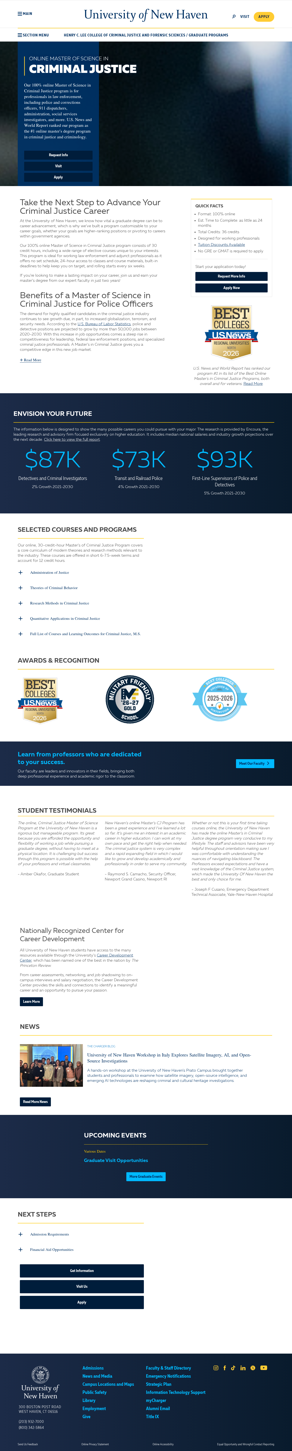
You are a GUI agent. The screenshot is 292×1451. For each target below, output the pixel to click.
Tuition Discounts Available (221, 245)
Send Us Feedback (28, 1444)
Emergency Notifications (168, 1376)
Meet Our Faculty (252, 764)
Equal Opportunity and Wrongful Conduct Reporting (245, 1444)
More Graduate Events (146, 1177)
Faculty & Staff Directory (168, 1368)
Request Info (58, 155)
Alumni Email (158, 1408)
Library (89, 1400)
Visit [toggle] (244, 17)
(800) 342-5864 (31, 1428)
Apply (264, 17)
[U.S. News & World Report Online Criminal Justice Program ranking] (231, 333)
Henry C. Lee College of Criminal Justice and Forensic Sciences (124, 35)
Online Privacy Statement (95, 1444)
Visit (58, 166)
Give (86, 1417)
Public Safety (95, 1392)
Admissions (93, 1368)
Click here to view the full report (72, 440)
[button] (25, 14)
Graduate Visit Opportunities (116, 1160)
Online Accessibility (163, 1444)
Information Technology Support (175, 1392)
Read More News (35, 1102)
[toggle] (234, 16)
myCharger (156, 1400)
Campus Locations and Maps (108, 1384)
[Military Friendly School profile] (146, 699)
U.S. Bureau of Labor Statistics (104, 324)
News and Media (97, 1376)
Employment (94, 1408)
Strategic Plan (158, 1384)
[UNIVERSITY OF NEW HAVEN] (51, 1382)
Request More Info (231, 276)
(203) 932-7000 (31, 1422)
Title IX (152, 1417)
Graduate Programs (208, 35)
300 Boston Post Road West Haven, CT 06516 (40, 1409)
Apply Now (231, 288)
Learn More (31, 1002)
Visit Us (81, 1287)
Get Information (82, 1271)
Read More (253, 384)
